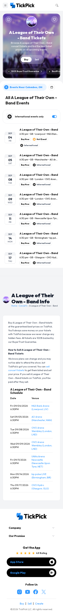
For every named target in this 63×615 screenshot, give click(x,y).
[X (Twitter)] (43, 592)
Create (39, 603)
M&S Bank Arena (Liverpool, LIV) (40, 407)
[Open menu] (5, 5)
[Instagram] (19, 592)
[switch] (54, 116)
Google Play (18, 572)
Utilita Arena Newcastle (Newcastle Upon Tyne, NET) (41, 461)
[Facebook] (35, 592)
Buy (26, 59)
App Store (17, 562)
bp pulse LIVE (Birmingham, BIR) (41, 476)
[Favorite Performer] (54, 19)
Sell (37, 59)
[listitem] (31, 137)
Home (14, 305)
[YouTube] (27, 592)
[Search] (56, 5)
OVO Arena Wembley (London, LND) (42, 431)
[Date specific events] (52, 87)
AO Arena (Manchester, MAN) (42, 418)
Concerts (23, 305)
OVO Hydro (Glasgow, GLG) (40, 487)
